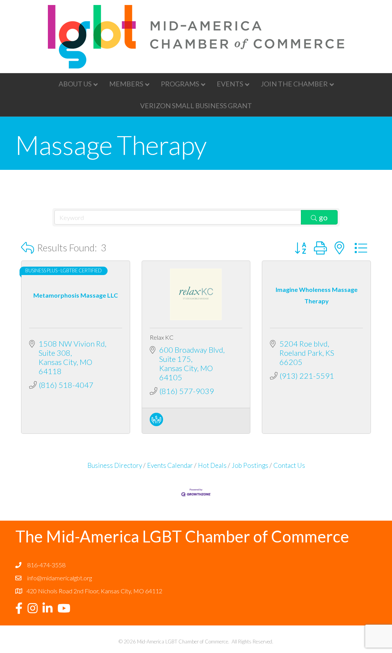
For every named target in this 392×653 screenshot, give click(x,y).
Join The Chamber (294, 84)
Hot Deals (212, 465)
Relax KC (161, 337)
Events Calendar (170, 465)
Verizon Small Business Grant (196, 105)
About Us (75, 84)
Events (230, 84)
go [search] (323, 217)
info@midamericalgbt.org (59, 577)
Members (126, 84)
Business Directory (114, 465)
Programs (180, 84)
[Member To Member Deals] (156, 423)
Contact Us (289, 465)
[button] (27, 247)
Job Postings (250, 465)
